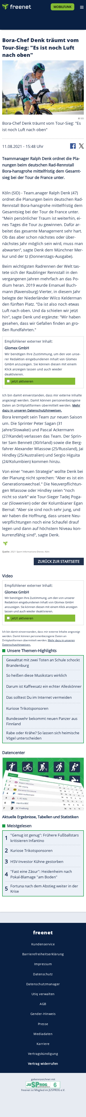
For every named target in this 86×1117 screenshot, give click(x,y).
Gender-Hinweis (43, 1014)
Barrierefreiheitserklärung (43, 954)
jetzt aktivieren (22, 381)
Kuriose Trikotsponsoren (27, 708)
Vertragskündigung (43, 1054)
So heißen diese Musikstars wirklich (36, 675)
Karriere (43, 1044)
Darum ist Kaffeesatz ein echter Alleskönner (44, 686)
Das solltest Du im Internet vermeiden (39, 697)
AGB (43, 1004)
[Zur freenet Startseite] (16, 5)
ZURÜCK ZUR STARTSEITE (59, 561)
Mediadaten (43, 1034)
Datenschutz (43, 974)
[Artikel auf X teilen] (81, 146)
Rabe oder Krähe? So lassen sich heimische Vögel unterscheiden (42, 735)
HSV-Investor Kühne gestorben (36, 861)
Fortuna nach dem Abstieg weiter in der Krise (44, 888)
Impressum (43, 964)
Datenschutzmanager (43, 984)
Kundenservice (43, 944)
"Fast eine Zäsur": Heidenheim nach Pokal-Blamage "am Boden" (41, 874)
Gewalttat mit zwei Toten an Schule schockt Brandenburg (43, 662)
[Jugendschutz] (43, 1084)
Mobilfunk (62, 7)
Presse (43, 1024)
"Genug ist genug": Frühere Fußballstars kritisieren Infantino (44, 838)
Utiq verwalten (43, 994)
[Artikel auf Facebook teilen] (73, 146)
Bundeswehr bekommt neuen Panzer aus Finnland (41, 721)
